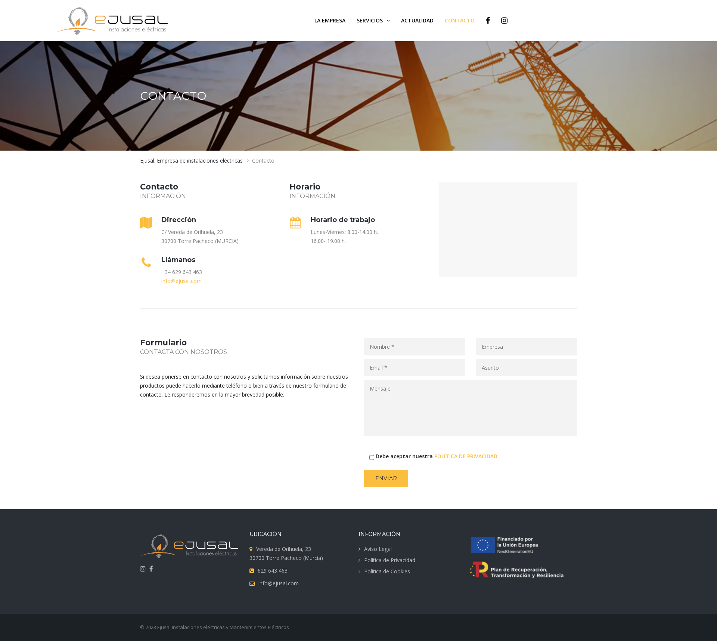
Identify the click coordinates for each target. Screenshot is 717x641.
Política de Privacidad (389, 560)
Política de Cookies (387, 571)
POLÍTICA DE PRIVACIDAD (465, 456)
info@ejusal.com (181, 280)
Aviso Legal (378, 548)
